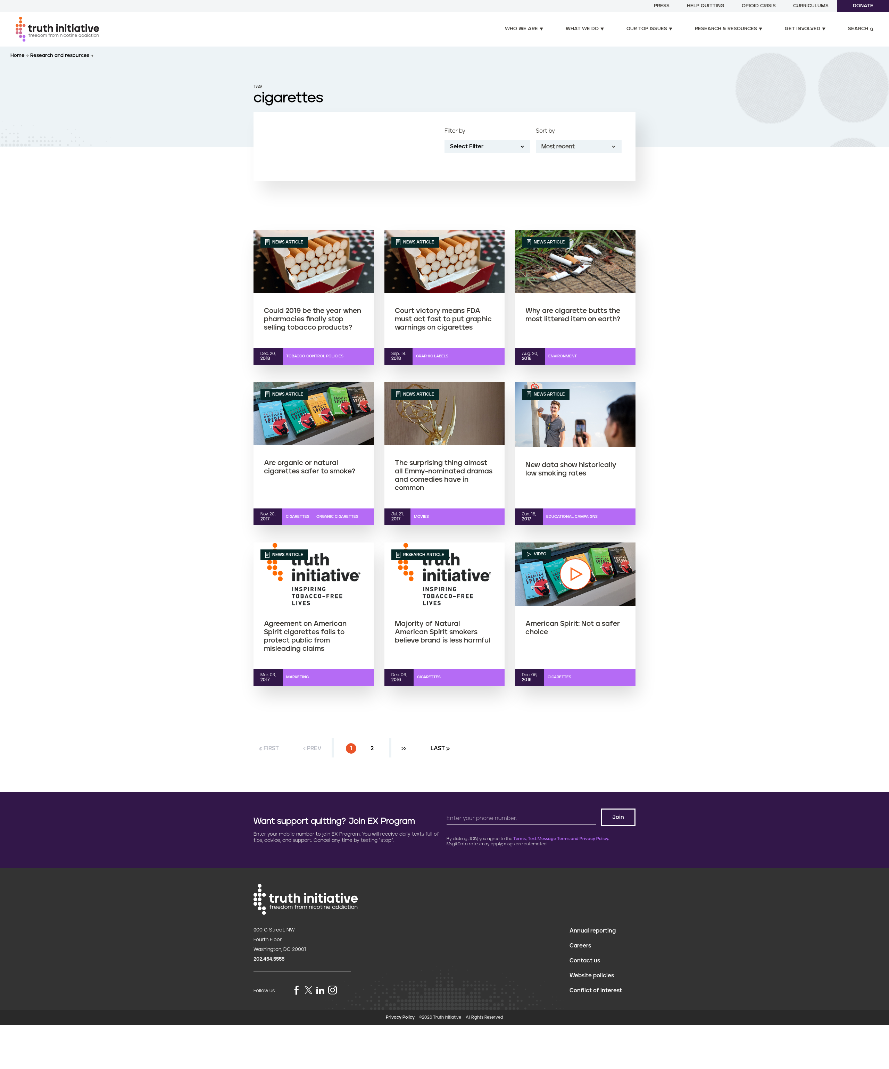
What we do (582, 28)
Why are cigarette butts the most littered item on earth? (572, 315)
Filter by (454, 131)
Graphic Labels (432, 356)
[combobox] (579, 146)
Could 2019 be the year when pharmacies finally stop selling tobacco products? (312, 319)
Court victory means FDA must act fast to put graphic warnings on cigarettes (443, 319)
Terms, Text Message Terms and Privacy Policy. (561, 839)
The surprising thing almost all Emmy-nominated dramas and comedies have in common (443, 475)
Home (18, 55)
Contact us (585, 960)
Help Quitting (705, 5)
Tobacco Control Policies (314, 356)
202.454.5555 (269, 959)
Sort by (545, 131)
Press (662, 5)
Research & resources (726, 28)
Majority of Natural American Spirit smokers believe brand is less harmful (442, 632)
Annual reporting (593, 931)
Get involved (802, 28)
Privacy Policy (400, 1017)
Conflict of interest (596, 990)
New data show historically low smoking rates (570, 469)
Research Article (423, 555)
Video (539, 554)
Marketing (297, 677)
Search (858, 28)
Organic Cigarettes (337, 517)
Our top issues (646, 28)
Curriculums (811, 5)
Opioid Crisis (759, 5)
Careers (580, 945)
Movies (421, 517)
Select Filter (466, 146)
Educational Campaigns (572, 517)
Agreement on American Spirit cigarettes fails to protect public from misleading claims (305, 636)
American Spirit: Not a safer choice (572, 628)
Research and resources (60, 55)
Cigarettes (297, 517)
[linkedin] (320, 991)
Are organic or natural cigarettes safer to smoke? (309, 467)
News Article (287, 242)
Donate (863, 5)
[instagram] (332, 991)
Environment (562, 356)
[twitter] (308, 990)
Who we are (521, 28)
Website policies (592, 975)
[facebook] (296, 991)
